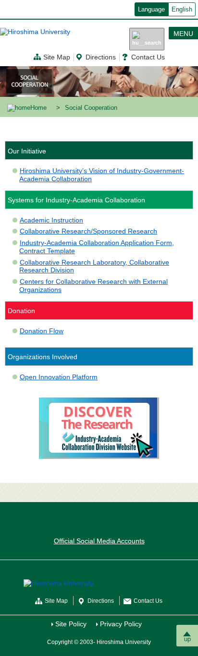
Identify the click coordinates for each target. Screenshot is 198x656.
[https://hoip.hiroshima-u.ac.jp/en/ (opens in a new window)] (99, 428)
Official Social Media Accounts (99, 541)
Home (38, 108)
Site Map (56, 57)
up (187, 639)
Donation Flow (41, 331)
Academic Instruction (51, 220)
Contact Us (148, 57)
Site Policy (71, 624)
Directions (101, 57)
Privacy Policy (121, 624)
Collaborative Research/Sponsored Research (88, 231)
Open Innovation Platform (59, 377)
